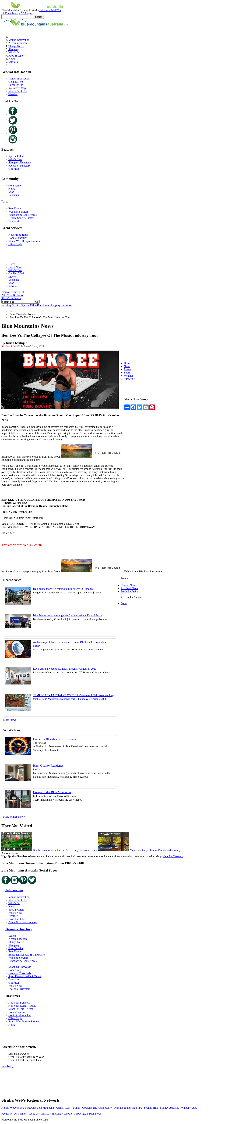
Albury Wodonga (11, 1107)
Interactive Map (17, 88)
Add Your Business (12, 295)
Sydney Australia (169, 1107)
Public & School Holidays (22, 922)
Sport (11, 191)
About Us (33, 1113)
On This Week (16, 273)
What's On (14, 52)
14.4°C (31, 12)
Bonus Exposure (17, 237)
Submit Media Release (20, 1008)
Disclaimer (20, 1113)
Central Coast (63, 1107)
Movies (12, 276)
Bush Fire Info (16, 919)
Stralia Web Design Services (24, 241)
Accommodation (17, 42)
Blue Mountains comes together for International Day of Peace (67, 615)
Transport (13, 221)
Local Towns (15, 84)
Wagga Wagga (189, 1107)
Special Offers (16, 156)
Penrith (118, 1107)
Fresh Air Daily (129, 591)
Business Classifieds (19, 973)
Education (14, 194)
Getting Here (15, 81)
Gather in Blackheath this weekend (55, 739)
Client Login (15, 244)
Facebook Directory (19, 165)
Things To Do (16, 46)
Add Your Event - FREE (22, 1005)
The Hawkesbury (102, 1107)
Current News (128, 585)
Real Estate (14, 208)
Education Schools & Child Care (26, 954)
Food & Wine (15, 55)
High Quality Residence (48, 765)
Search (12, 935)
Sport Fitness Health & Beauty (25, 976)
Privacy (45, 1113)
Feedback (6, 1113)
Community (15, 185)
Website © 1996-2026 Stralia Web (82, 1113)
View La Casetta (173, 856)
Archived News (129, 588)
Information (14, 890)
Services (13, 61)
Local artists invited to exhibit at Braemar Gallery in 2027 (64, 668)
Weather (12, 94)
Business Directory (18, 929)
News (11, 58)
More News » (10, 719)
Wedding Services (18, 211)
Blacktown (29, 1107)
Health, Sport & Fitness (21, 217)
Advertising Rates (18, 234)
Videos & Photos (17, 91)
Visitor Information (18, 39)
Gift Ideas (13, 168)
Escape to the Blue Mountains (52, 792)
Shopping (13, 49)
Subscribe (13, 286)
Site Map (56, 1113)
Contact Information (19, 1015)
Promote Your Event (12, 291)
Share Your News (11, 298)
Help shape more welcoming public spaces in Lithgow (63, 588)
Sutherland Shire (133, 1107)
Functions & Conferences (22, 214)
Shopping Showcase (19, 162)
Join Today (7, 1066)
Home (11, 263)
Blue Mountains (45, 1107)
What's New (15, 159)
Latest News (15, 267)
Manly (76, 1107)
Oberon (86, 1107)
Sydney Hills (151, 1107)
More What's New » (14, 816)
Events (127, 369)
